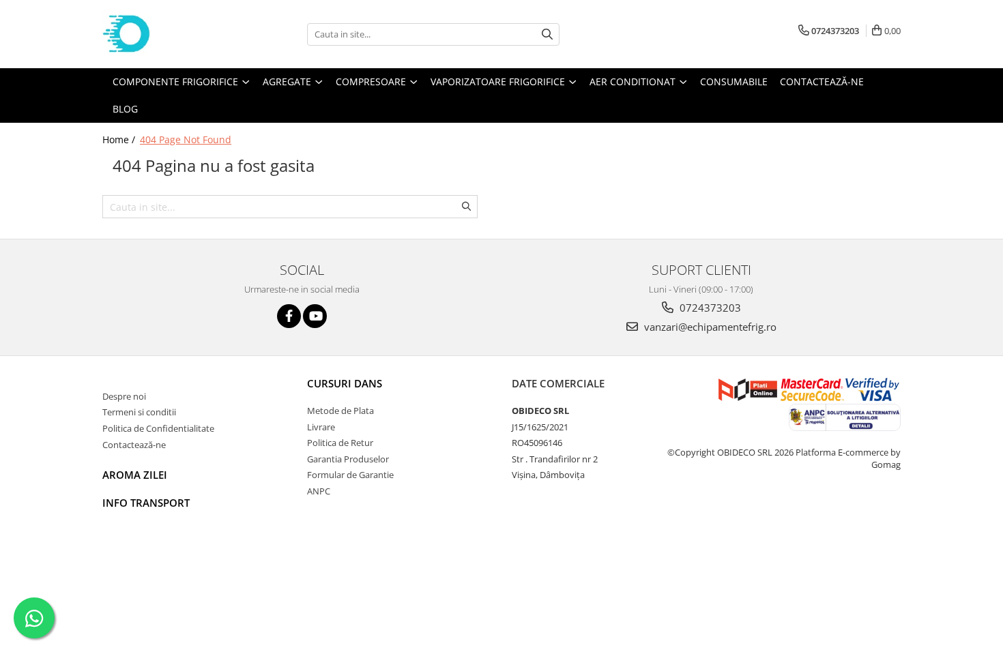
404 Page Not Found (185, 139)
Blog (125, 108)
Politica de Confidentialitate (158, 428)
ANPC (318, 491)
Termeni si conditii (139, 412)
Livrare (321, 427)
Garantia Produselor (348, 459)
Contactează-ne (134, 445)
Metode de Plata (340, 410)
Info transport (146, 502)
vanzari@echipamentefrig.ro (708, 327)
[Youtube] (315, 316)
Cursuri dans (344, 383)
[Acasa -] (170, 34)
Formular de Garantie (350, 475)
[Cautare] (547, 34)
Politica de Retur (340, 442)
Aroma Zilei (134, 474)
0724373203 (709, 307)
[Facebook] (289, 316)
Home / (120, 139)
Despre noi (124, 396)
